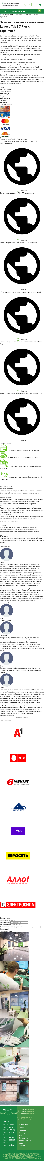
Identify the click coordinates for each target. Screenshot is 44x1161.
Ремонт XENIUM (9, 1140)
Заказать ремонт (6, 89)
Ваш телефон (5, 922)
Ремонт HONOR (9, 1127)
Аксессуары (23, 1133)
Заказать (24, 190)
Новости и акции (25, 1140)
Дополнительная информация (11, 927)
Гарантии (22, 1130)
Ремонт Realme (8, 1145)
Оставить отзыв (22, 718)
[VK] (12, 1113)
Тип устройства (5, 925)
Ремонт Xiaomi (8, 1124)
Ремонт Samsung (9, 1130)
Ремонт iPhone (8, 1135)
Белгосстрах (23, 1138)
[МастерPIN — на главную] (11, 4)
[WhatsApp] (8, 1113)
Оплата (21, 1128)
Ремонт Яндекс (8, 1132)
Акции (21, 1135)
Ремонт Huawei (8, 1137)
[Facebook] (15, 1113)
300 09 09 (27, 1111)
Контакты (22, 1146)
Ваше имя (3, 920)
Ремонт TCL (7, 1142)
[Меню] (40, 4)
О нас (21, 1143)
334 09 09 (27, 1110)
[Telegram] (4, 1113)
